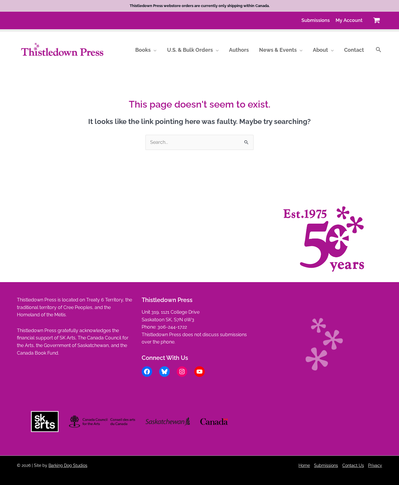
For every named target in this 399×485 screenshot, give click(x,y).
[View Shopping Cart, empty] (376, 20)
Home (304, 465)
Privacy (375, 465)
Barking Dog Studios (67, 465)
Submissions (326, 465)
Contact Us (353, 465)
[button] (154, 50)
